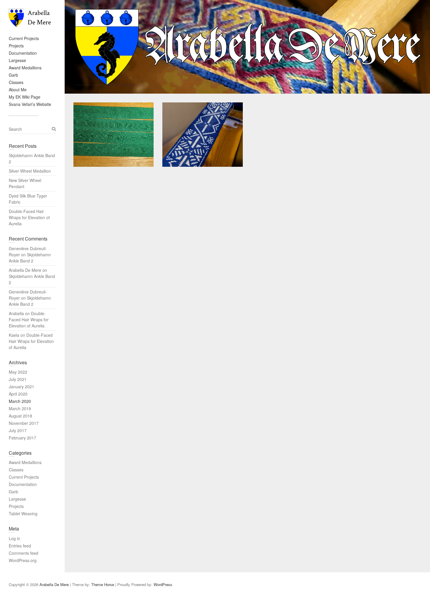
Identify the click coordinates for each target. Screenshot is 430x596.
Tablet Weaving (23, 513)
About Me (18, 89)
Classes (16, 82)
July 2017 (18, 430)
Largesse (17, 60)
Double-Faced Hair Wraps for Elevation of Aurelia (29, 217)
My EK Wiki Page (24, 97)
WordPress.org (23, 560)
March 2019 (20, 408)
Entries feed (20, 546)
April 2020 (18, 394)
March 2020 (20, 401)
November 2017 (24, 423)
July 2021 (18, 379)
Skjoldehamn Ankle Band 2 (30, 258)
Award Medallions (25, 68)
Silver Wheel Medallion (30, 171)
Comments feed (23, 553)
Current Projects (24, 38)
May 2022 (18, 372)
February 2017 (22, 438)
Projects (16, 46)
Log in (14, 538)
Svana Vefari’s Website (30, 104)
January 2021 (21, 386)
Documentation (23, 53)
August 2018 (20, 416)
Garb (13, 75)
